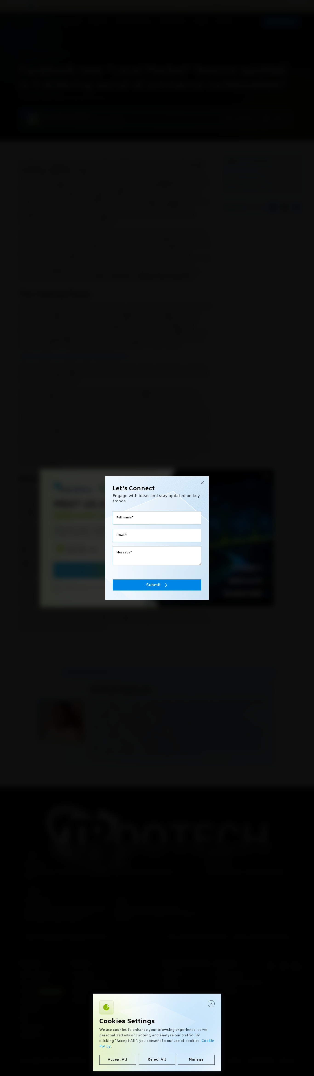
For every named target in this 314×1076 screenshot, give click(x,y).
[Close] (211, 1003)
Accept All (117, 1060)
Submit (153, 585)
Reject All (157, 1060)
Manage (196, 1060)
